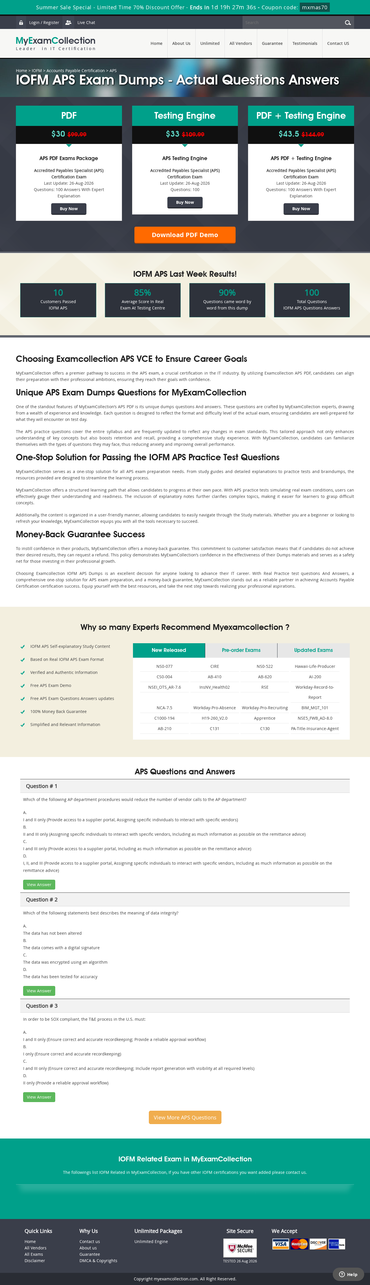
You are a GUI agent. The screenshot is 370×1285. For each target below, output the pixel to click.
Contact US (338, 43)
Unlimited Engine (151, 1241)
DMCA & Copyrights (98, 1260)
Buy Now (69, 208)
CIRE (214, 666)
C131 (214, 728)
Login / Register (44, 22)
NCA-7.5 (164, 707)
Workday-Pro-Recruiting (265, 707)
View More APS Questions (185, 1117)
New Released (169, 650)
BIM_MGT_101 (314, 707)
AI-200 (315, 676)
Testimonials (305, 43)
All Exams (34, 1254)
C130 (265, 728)
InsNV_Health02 (214, 687)
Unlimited (210, 43)
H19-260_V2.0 (214, 718)
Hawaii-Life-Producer (315, 666)
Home (156, 43)
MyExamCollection (55, 43)
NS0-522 (265, 666)
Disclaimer (35, 1260)
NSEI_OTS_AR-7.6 (164, 687)
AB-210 (164, 728)
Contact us (89, 1241)
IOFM (37, 70)
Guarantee (272, 43)
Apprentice (264, 718)
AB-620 (265, 676)
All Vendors (241, 43)
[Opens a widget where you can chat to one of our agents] (348, 1275)
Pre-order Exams (241, 650)
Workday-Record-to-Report (315, 692)
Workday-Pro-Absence (214, 707)
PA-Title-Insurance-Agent (315, 728)
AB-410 (214, 676)
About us (88, 1248)
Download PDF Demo (185, 234)
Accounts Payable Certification (76, 70)
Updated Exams (313, 650)
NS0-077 (164, 666)
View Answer (39, 884)
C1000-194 (164, 718)
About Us (181, 43)
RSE (265, 687)
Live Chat (86, 22)
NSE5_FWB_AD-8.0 (315, 718)
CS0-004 (164, 676)
